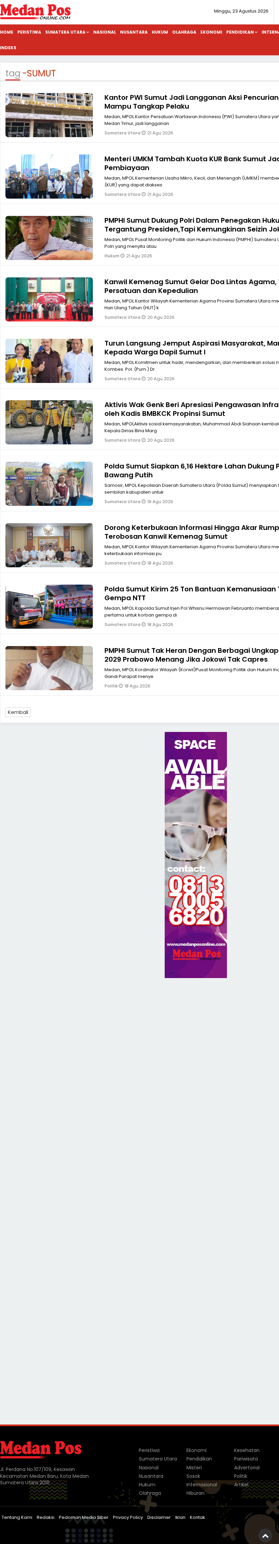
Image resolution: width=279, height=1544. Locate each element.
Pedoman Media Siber (84, 1517)
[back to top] (265, 1535)
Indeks (8, 48)
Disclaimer (159, 1517)
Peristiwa (29, 32)
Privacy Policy (128, 1517)
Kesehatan (247, 1450)
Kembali (18, 712)
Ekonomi (211, 32)
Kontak (197, 1517)
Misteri (194, 1467)
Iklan (180, 1517)
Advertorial (247, 1467)
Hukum (160, 32)
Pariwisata (246, 1458)
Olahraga (184, 32)
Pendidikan (240, 32)
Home (6, 32)
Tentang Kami (17, 1517)
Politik (111, 686)
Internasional (201, 1484)
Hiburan (195, 1493)
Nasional (104, 32)
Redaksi (45, 1517)
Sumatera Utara (65, 32)
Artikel (241, 1484)
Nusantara (134, 32)
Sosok (193, 1476)
